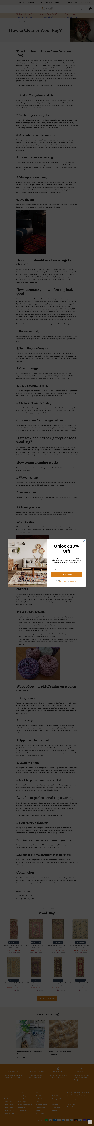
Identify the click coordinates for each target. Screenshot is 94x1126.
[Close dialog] (83, 541)
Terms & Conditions (63, 581)
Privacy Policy (73, 581)
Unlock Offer (67, 575)
